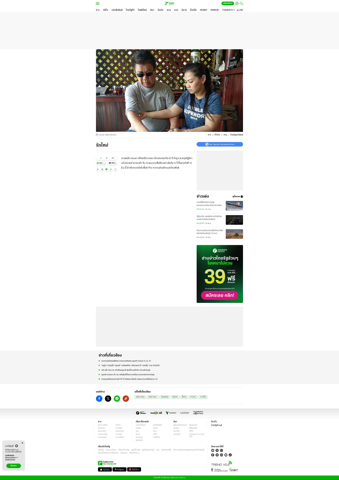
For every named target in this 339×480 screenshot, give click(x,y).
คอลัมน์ (138, 428)
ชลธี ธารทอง (140, 397)
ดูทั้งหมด (236, 197)
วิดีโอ (155, 434)
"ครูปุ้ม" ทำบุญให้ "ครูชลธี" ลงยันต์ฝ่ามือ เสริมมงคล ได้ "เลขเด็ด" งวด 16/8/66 (130, 366)
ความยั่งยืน (120, 437)
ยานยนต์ (119, 434)
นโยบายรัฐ (102, 431)
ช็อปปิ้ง (214, 422)
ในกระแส (101, 428)
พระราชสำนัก (103, 425)
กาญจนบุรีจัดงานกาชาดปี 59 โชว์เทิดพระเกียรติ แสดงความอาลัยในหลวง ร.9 (129, 379)
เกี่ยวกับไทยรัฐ (124, 450)
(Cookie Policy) (10, 459)
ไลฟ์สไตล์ (156, 437)
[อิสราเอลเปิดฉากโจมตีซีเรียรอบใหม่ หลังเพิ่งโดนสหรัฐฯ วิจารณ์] (234, 234)
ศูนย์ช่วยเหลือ (166, 450)
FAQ (157, 450)
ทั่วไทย (217, 135)
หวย (154, 431)
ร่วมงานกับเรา (111, 450)
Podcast (139, 437)
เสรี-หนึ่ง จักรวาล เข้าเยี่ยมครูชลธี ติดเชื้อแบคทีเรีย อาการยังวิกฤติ (125, 370)
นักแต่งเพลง (165, 397)
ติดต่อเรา (124, 453)
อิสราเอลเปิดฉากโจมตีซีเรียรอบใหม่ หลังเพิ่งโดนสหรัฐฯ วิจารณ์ (210, 232)
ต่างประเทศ (200, 209)
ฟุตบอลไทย (193, 425)
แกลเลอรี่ (176, 434)
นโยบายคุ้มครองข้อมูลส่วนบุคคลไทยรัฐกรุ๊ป (188, 450)
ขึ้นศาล (184, 397)
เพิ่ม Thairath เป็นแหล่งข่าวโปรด (221, 144)
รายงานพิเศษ (141, 425)
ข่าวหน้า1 (193, 397)
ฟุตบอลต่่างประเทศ (180, 425)
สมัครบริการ (227, 3)
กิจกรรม (101, 450)
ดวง (137, 431)
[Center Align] (22, 443)
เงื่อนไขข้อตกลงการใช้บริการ (108, 453)
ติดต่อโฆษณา (134, 453)
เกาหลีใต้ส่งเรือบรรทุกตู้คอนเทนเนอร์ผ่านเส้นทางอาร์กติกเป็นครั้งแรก (209, 204)
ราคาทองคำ (102, 437)
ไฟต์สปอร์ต (193, 428)
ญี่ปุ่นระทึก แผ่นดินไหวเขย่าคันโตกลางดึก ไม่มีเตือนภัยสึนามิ (209, 218)
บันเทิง (155, 428)
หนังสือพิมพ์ (157, 425)
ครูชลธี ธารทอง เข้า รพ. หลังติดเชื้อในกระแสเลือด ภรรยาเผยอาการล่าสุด (127, 375)
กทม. (225, 135)
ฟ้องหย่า (175, 397)
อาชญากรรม (102, 434)
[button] (97, 169)
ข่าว (209, 135)
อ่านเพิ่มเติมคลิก (10, 456)
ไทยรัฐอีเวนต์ (216, 425)
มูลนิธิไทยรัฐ (135, 450)
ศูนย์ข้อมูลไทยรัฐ (148, 450)
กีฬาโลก (176, 431)
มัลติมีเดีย (139, 440)
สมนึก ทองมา (152, 397)
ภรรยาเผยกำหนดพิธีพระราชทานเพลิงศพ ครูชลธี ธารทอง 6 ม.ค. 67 (126, 361)
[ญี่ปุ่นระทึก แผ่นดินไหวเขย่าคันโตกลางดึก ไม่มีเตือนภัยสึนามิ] (234, 220)
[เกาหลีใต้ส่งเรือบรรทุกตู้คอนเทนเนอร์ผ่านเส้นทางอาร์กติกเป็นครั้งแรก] (234, 206)
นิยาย (138, 434)
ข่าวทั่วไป (203, 397)
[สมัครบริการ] (220, 274)
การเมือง (119, 428)
